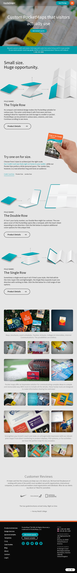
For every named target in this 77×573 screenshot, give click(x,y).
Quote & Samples (10, 534)
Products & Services (10, 528)
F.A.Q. (6, 541)
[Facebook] (36, 543)
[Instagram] (23, 543)
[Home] (10, 3)
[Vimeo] (41, 543)
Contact (7, 554)
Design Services (9, 531)
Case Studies (8, 544)
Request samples (29, 538)
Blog (5, 548)
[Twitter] (32, 543)
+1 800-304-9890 (38, 52)
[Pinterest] (27, 543)
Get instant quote (30, 534)
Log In (6, 558)
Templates (7, 538)
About (6, 551)
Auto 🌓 (70, 569)
